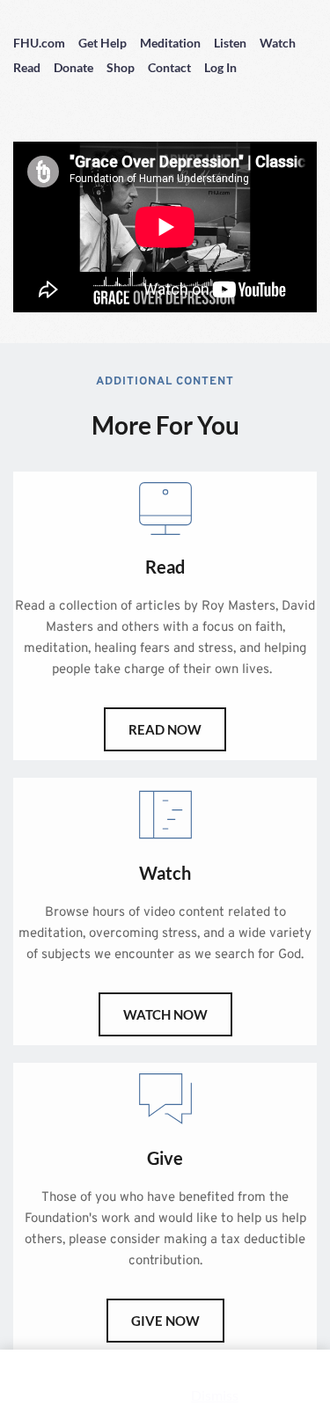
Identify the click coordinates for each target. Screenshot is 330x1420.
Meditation (170, 42)
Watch (278, 42)
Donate (73, 67)
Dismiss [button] (214, 1395)
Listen (230, 42)
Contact (169, 67)
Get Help (102, 42)
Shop (120, 67)
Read (26, 67)
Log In (220, 67)
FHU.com (39, 42)
